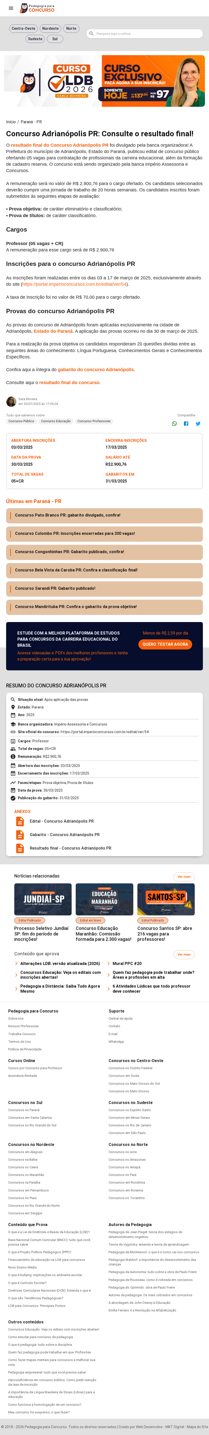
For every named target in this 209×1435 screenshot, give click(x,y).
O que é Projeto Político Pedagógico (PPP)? (39, 1252)
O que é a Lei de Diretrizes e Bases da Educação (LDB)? (49, 1232)
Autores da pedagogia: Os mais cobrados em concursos (150, 1295)
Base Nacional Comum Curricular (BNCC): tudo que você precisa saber (49, 1242)
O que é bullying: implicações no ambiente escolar (45, 1275)
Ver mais (184, 877)
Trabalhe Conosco (22, 1034)
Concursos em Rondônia (127, 1182)
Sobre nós (16, 1018)
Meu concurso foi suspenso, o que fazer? (39, 1412)
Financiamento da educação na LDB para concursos (46, 1260)
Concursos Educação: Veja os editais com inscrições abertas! (53, 1329)
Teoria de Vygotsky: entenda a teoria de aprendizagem (149, 1244)
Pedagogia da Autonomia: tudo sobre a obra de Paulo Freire (153, 1272)
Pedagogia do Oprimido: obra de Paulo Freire (142, 1287)
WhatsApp (116, 1042)
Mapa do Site (197, 1427)
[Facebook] (186, 423)
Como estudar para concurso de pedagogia (40, 1337)
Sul (55, 39)
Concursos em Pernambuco (28, 1190)
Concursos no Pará (122, 1175)
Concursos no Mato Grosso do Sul (134, 1083)
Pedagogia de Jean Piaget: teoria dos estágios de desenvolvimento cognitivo (145, 1234)
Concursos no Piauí (22, 1198)
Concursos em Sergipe (25, 1213)
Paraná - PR (31, 121)
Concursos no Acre (123, 1152)
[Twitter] (198, 423)
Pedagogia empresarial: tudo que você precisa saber (47, 1372)
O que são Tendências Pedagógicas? (35, 1298)
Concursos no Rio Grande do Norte (34, 1205)
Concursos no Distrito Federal (130, 1068)
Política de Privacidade (24, 1049)
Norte (71, 28)
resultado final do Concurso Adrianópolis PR (60, 145)
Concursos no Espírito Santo (130, 1110)
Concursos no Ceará (23, 1167)
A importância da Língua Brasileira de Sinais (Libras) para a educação (51, 1394)
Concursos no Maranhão (26, 1175)
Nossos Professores (23, 1026)
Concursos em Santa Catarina (30, 1118)
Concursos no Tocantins (127, 1198)
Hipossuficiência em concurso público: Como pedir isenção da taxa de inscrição (52, 1382)
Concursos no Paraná (24, 1110)
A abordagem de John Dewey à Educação (140, 1303)
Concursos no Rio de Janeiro (130, 1125)
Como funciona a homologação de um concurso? (45, 1405)
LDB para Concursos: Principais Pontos (37, 1306)
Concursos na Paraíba (24, 1182)
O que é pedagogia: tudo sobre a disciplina (40, 1345)
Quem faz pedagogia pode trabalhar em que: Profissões (49, 1352)
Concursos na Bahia (22, 1159)
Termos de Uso (19, 1042)
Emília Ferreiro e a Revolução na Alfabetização (142, 1310)
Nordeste (50, 28)
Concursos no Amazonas (127, 1159)
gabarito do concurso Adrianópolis (96, 369)
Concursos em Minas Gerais (129, 1118)
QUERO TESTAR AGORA (165, 644)
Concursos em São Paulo (127, 1133)
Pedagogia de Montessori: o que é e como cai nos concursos (154, 1252)
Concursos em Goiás (124, 1076)
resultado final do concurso (69, 382)
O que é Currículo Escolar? (27, 1283)
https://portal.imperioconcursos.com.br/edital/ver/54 (74, 284)
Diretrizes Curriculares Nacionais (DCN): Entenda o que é (49, 1290)
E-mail (113, 1034)
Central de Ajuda (121, 1018)
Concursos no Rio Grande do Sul (32, 1125)
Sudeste (35, 39)
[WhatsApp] (174, 423)
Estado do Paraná (53, 331)
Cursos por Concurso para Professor (35, 1068)
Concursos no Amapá (124, 1167)
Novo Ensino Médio (22, 1267)
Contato (114, 1026)
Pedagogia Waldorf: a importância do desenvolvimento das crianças (152, 1262)
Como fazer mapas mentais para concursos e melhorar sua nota (51, 1362)
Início (11, 121)
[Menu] (11, 8)
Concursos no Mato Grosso (129, 1091)
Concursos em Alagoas (25, 1152)
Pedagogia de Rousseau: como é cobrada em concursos (151, 1280)
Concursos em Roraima (126, 1190)
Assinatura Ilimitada (22, 1076)
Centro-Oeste (23, 28)
